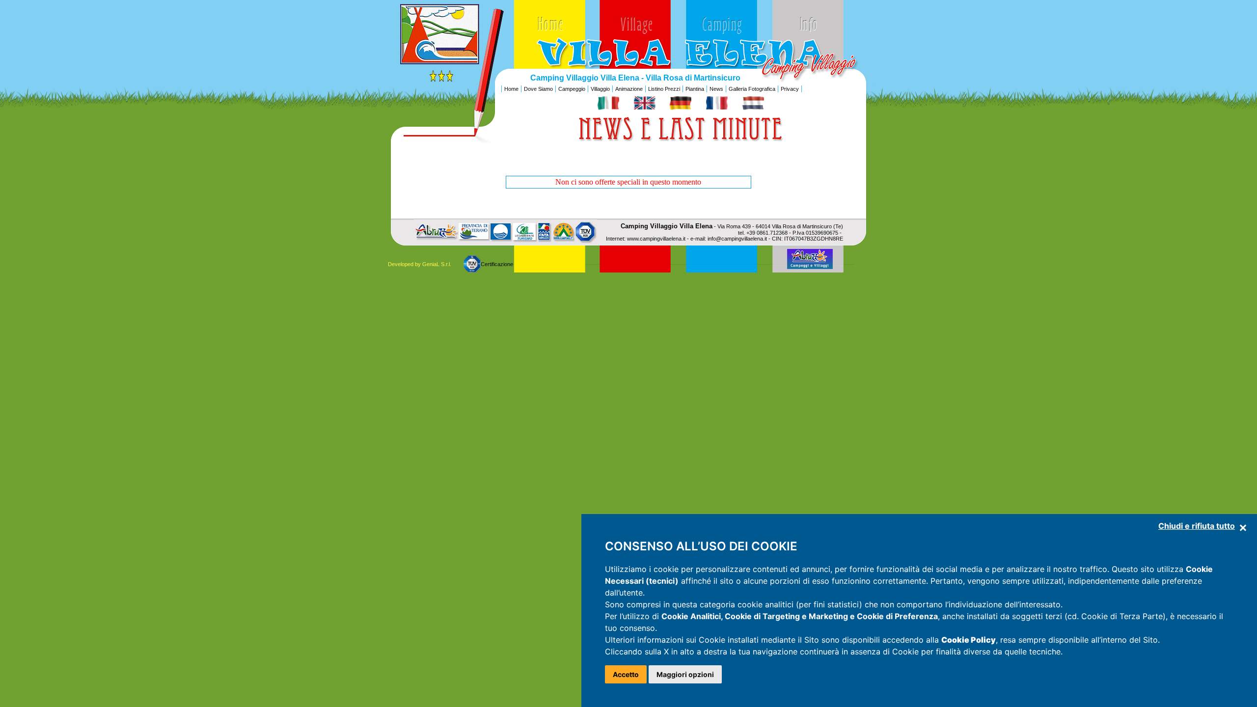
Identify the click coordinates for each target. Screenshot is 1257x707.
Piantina (694, 89)
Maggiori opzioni (685, 674)
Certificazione (497, 264)
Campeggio (571, 89)
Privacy (790, 89)
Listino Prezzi (664, 89)
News (716, 89)
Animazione (629, 89)
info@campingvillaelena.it (737, 239)
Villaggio (600, 89)
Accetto (626, 674)
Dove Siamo (538, 89)
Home (511, 89)
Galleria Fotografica (752, 89)
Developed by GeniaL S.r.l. (419, 264)
